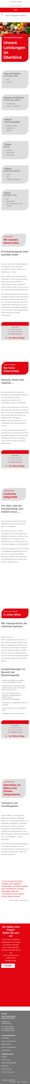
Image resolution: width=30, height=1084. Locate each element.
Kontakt (8, 966)
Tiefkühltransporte (6, 1044)
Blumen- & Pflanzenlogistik (9, 1047)
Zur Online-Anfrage (16, 1)
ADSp (18, 1081)
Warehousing (5, 1066)
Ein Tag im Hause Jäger (8, 1072)
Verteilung (4, 1056)
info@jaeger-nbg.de (16, 334)
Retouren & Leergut (7, 1069)
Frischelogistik (5, 1038)
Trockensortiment (6, 1050)
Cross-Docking (5, 1059)
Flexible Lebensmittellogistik (9, 1062)
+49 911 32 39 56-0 (16, 6)
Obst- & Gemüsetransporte (9, 1041)
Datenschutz (12, 1081)
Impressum (24, 1081)
